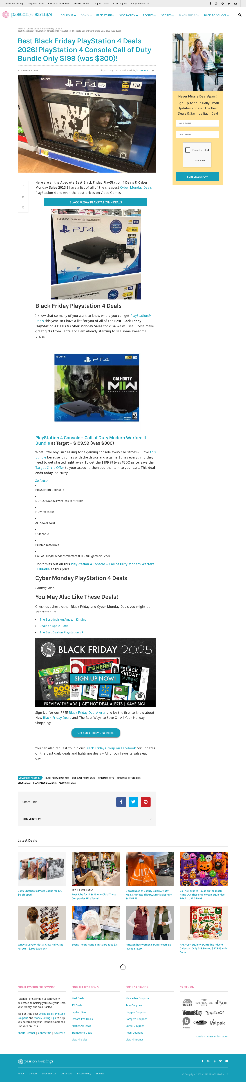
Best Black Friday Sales (83, 778)
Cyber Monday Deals (136, 187)
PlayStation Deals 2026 (45, 783)
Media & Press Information (212, 1036)
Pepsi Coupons (134, 1032)
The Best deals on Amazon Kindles (62, 620)
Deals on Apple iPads (53, 626)
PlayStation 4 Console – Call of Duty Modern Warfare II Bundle (90, 440)
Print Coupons (120, 3)
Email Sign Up (49, 1073)
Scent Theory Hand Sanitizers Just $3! (94, 944)
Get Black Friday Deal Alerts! (95, 732)
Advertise (59, 1033)
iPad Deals (78, 998)
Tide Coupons (134, 1005)
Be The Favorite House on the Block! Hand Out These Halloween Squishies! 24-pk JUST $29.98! (202, 894)
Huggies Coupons (136, 1012)
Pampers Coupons (136, 1019)
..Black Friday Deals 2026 (56, 778)
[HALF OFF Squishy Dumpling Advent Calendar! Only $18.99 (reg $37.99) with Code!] (204, 923)
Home (21, 28)
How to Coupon (81, 3)
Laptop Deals (80, 1012)
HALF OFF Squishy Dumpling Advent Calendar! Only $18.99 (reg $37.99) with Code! (203, 948)
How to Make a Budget (59, 3)
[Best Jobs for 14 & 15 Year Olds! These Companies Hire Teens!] (96, 869)
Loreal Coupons (135, 1025)
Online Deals (33, 28)
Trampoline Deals (82, 1032)
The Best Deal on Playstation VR (61, 632)
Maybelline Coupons (137, 998)
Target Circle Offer (49, 467)
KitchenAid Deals (81, 1025)
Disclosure (66, 1073)
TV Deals (77, 1005)
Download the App (14, 3)
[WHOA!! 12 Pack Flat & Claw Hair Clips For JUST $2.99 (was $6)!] (42, 923)
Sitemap (100, 1073)
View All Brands (135, 1039)
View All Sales (79, 1039)
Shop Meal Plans (36, 3)
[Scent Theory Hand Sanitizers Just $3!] (96, 923)
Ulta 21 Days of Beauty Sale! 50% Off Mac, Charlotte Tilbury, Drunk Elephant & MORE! (149, 894)
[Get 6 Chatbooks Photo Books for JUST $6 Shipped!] (42, 869)
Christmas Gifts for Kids (129, 778)
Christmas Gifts (106, 778)
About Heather (26, 1033)
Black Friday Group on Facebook (111, 748)
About (21, 1073)
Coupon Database (140, 3)
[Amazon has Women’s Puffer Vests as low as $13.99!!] (150, 923)
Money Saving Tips (45, 1018)
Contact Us (44, 1033)
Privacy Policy (84, 1073)
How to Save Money (82, 890)
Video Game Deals (68, 783)
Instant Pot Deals (82, 1019)
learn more (142, 70)
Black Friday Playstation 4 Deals (96, 202)
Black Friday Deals (51, 28)
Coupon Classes (101, 3)
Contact (33, 1073)
